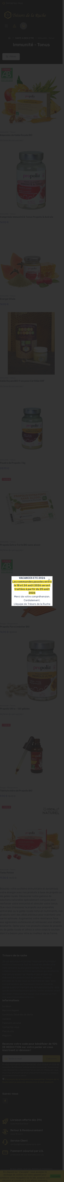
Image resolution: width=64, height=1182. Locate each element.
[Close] (49, 579)
